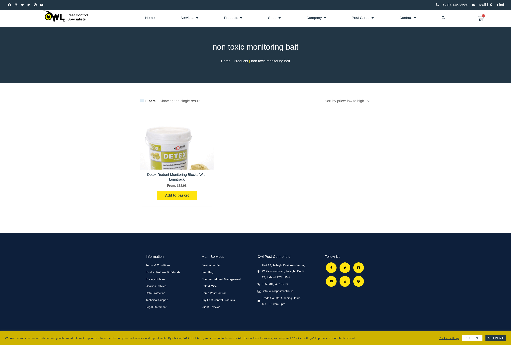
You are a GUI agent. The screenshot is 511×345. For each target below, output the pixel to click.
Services (187, 18)
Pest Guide (360, 18)
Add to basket (177, 195)
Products (231, 18)
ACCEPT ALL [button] (496, 338)
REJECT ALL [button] (472, 338)
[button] (443, 18)
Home (150, 18)
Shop (272, 18)
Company (314, 18)
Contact (405, 18)
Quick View (177, 165)
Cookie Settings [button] (449, 338)
